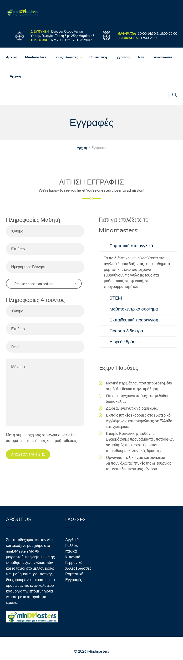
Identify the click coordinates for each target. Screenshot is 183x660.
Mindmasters (35, 57)
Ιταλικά (71, 551)
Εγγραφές (122, 57)
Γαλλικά (71, 545)
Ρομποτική (98, 57)
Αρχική (11, 57)
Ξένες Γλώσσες (66, 57)
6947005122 (60, 40)
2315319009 (82, 40)
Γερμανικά (73, 562)
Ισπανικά (72, 556)
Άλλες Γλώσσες (78, 568)
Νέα (141, 57)
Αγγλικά (72, 539)
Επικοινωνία (162, 57)
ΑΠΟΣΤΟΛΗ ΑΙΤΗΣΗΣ (28, 454)
